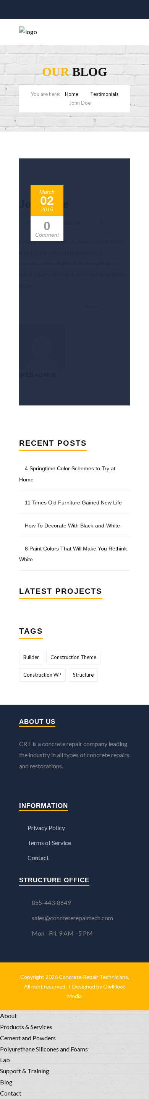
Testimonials (104, 94)
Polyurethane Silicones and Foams (44, 1049)
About (8, 1015)
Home (71, 94)
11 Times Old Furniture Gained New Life (73, 502)
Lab (5, 1059)
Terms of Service (49, 842)
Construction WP (42, 675)
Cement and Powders (28, 1037)
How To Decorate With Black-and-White (72, 525)
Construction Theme (73, 657)
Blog (6, 1082)
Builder (31, 657)
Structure (83, 675)
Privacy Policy (46, 827)
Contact (38, 857)
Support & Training (24, 1070)
